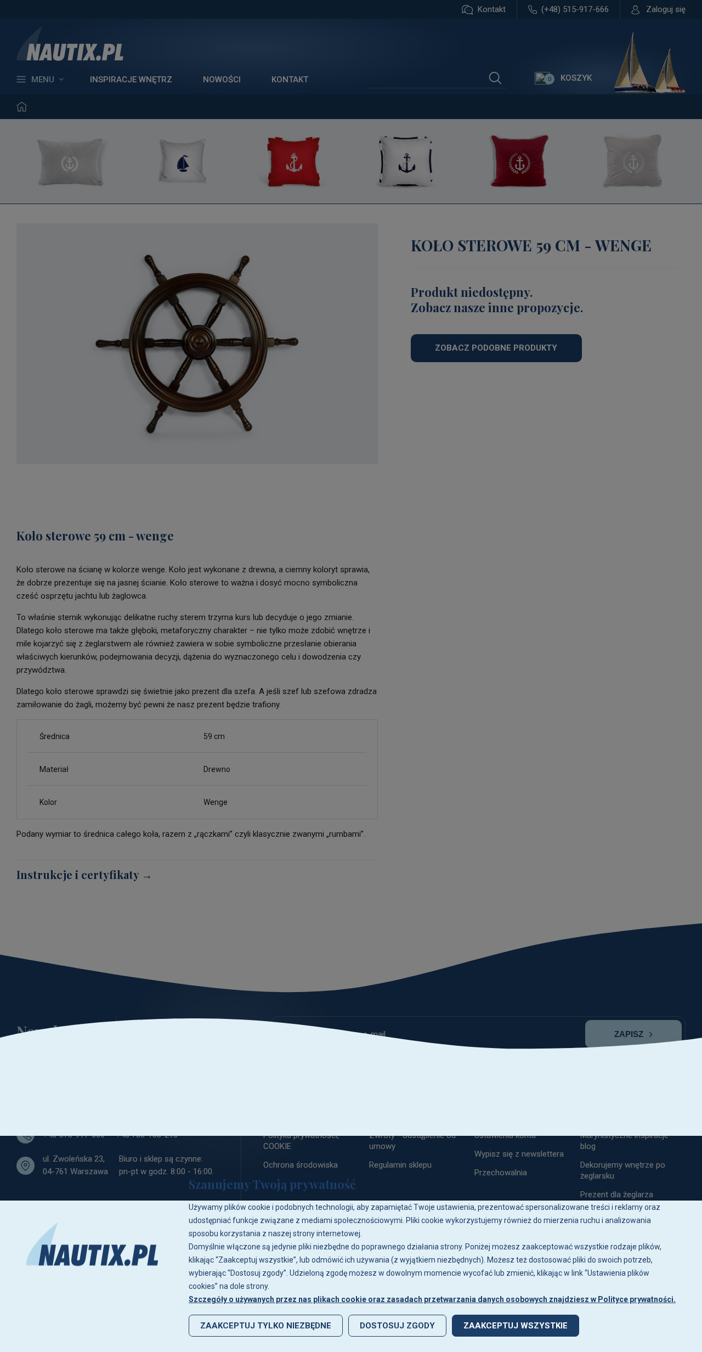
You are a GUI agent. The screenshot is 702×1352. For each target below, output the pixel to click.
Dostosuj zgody (397, 1326)
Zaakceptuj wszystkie (515, 1326)
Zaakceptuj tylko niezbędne (265, 1326)
